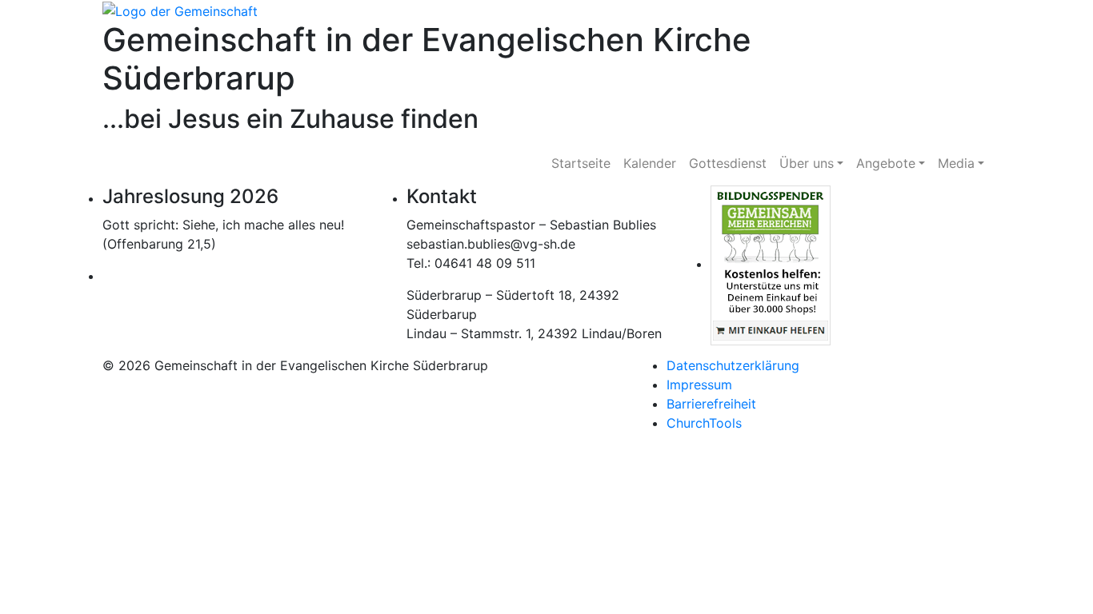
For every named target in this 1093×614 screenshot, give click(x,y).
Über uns (806, 163)
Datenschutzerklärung (733, 365)
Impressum (699, 385)
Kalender (649, 163)
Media (956, 163)
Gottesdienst (728, 163)
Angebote (885, 163)
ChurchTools (704, 423)
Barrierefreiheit (711, 404)
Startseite (581, 163)
